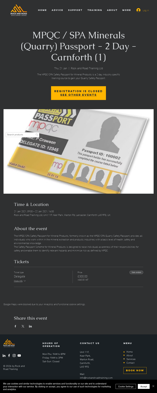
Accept (143, 386)
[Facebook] (9, 355)
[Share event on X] (22, 326)
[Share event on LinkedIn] (30, 326)
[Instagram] (14, 355)
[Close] (153, 386)
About (129, 355)
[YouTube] (19, 355)
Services (131, 359)
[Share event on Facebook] (15, 326)
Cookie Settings (125, 386)
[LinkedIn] (4, 355)
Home (129, 352)
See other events (78, 95)
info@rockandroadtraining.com (96, 378)
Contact (130, 363)
